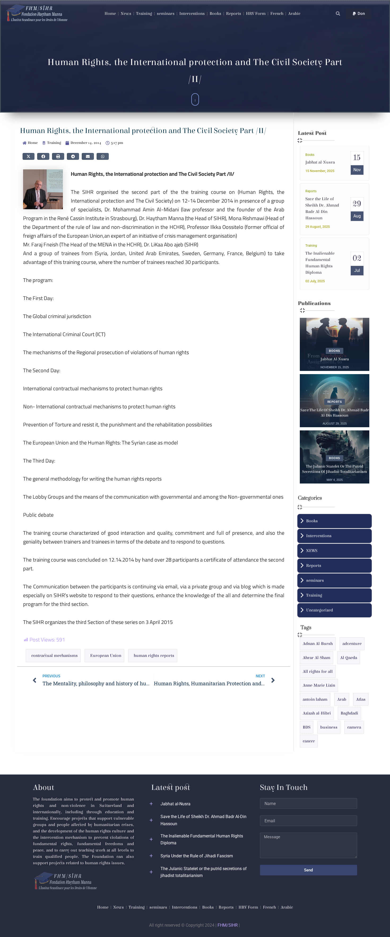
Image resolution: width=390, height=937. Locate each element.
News (126, 13)
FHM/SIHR (228, 925)
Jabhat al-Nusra (320, 162)
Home (110, 13)
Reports (233, 13)
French (276, 13)
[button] (337, 13)
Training (144, 13)
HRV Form (256, 13)
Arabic (294, 13)
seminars (166, 13)
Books (215, 13)
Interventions (192, 13)
